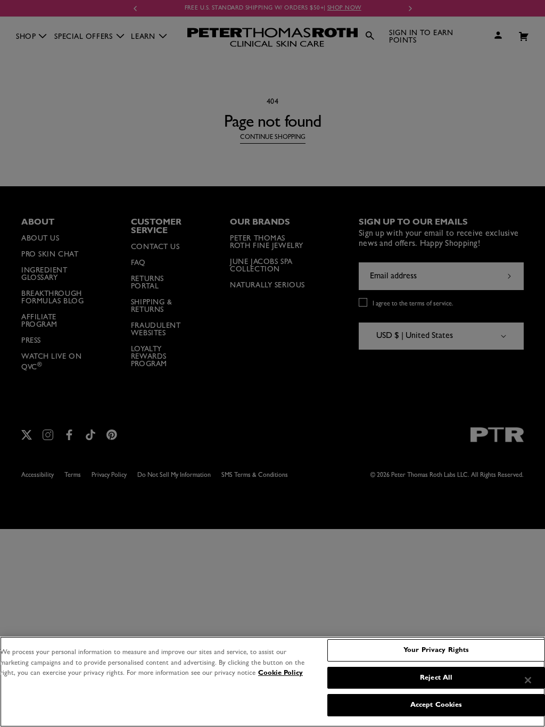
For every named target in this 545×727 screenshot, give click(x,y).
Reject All (436, 677)
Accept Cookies (436, 704)
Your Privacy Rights (436, 650)
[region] (272, 682)
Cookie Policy (280, 673)
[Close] (528, 680)
